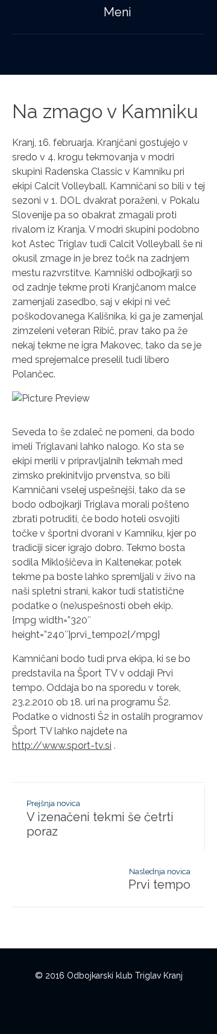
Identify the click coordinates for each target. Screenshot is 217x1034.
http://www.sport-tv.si (62, 745)
